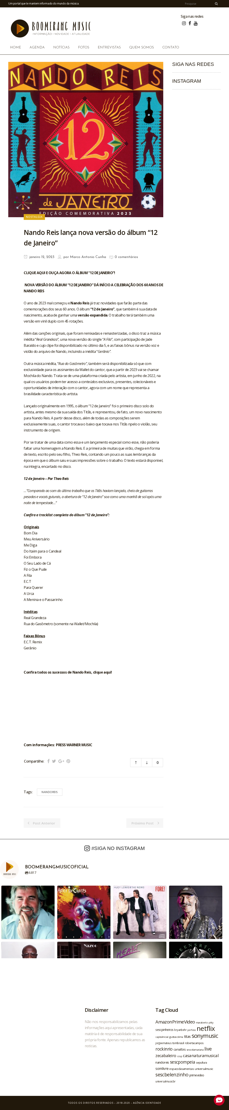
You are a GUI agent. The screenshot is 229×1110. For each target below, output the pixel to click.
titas (187, 1036)
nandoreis (50, 792)
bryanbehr (180, 1030)
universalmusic (204, 1069)
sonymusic (205, 1036)
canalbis (180, 1049)
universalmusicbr (165, 1081)
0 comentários (126, 257)
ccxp (179, 1056)
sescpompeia (182, 1062)
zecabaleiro (165, 1055)
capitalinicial (161, 1036)
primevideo (196, 1075)
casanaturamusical (200, 1055)
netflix (206, 1028)
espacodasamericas (181, 1069)
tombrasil (178, 1043)
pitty (211, 1022)
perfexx (191, 1030)
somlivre (161, 1068)
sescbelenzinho (172, 1074)
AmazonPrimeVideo (175, 1022)
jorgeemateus (163, 1043)
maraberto (202, 1022)
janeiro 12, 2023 (41, 257)
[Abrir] (28, 912)
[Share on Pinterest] (68, 761)
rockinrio (164, 1049)
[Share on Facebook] (48, 761)
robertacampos (194, 1043)
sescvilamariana (195, 1049)
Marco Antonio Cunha (88, 257)
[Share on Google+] (61, 761)
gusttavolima (176, 1036)
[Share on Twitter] (54, 761)
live (208, 1048)
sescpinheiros (164, 1030)
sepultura (201, 1062)
